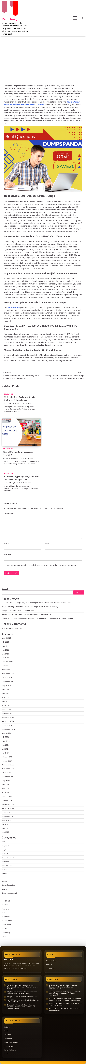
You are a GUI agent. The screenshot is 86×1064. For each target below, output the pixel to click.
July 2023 (5, 785)
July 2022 (5, 824)
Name (7, 543)
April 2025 (5, 701)
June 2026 (6, 646)
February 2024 (7, 757)
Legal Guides (6, 901)
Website (7, 554)
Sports (4, 929)
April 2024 (5, 749)
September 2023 (8, 777)
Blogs (4, 849)
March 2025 (6, 705)
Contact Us (50, 968)
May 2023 (5, 789)
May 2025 (5, 697)
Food (3, 877)
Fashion (4, 869)
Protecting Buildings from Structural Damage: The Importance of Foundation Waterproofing (65, 999)
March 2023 (6, 793)
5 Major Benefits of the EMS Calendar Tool (18, 610)
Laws (3, 897)
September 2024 (8, 729)
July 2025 (5, 690)
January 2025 (7, 713)
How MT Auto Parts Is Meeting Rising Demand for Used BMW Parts (27, 614)
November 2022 (8, 808)
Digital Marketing (8, 857)
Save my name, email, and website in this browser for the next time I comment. (42, 565)
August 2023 (6, 781)
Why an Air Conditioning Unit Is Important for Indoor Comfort (65, 1009)
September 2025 (8, 682)
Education (9, 59)
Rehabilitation (7, 921)
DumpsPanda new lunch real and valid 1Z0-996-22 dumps (41, 103)
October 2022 (7, 812)
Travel (4, 937)
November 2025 (8, 674)
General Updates (8, 885)
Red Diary (9, 19)
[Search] (82, 18)
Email (48, 543)
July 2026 (5, 642)
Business (5, 853)
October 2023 (7, 773)
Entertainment (7, 865)
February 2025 (7, 709)
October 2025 (7, 678)
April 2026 (5, 654)
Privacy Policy (51, 961)
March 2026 (6, 658)
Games (4, 881)
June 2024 (6, 741)
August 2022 (6, 820)
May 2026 (5, 650)
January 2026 (7, 666)
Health (4, 889)
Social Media (6, 925)
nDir (7, 73)
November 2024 (8, 721)
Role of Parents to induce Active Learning (18, 453)
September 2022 (8, 816)
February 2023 (7, 796)
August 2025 (6, 686)
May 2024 (5, 745)
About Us (49, 965)
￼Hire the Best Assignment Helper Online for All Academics (20, 399)
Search (5, 589)
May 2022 (5, 832)
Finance (5, 873)
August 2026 (6, 638)
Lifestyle (5, 905)
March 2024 (6, 753)
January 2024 (7, 761)
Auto (3, 842)
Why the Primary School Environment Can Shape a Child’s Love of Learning (30, 607)
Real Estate (6, 917)
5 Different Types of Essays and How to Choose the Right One (21, 478)
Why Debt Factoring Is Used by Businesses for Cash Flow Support (65, 1004)
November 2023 (8, 769)
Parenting (5, 909)
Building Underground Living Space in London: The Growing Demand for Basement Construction (65, 994)
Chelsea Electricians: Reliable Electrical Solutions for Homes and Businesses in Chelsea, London (37, 618)
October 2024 (7, 725)
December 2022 (8, 804)
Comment (9, 513)
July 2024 (5, 737)
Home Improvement (9, 893)
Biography (5, 845)
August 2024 (6, 733)
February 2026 (7, 662)
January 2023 (7, 801)
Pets (3, 913)
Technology (6, 933)
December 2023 (8, 765)
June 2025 (5, 694)
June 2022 (5, 828)
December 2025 (8, 670)
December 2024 (8, 717)
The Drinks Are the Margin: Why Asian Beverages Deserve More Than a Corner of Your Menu (36, 603)
